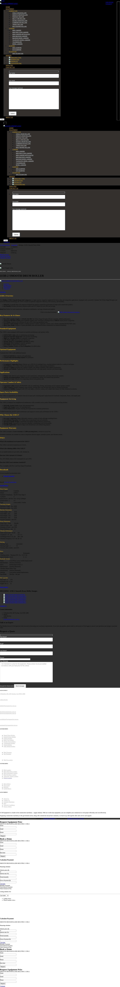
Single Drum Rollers (9, 735)
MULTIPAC (7, 784)
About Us (6, 799)
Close (2, 119)
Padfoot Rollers (8, 738)
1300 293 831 (4, 700)
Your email (12, 80)
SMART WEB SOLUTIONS (75, 818)
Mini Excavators (8, 760)
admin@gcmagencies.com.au (8, 706)
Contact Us (7, 800)
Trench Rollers (8, 745)
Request (3, 836)
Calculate (2, 884)
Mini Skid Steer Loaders (10, 771)
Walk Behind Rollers (9, 746)
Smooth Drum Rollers (10, 482)
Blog (5, 803)
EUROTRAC (7, 788)
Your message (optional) (16, 88)
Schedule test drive (5, 256)
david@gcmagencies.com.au (11, 619)
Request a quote (4, 254)
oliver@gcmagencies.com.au (8, 713)
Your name (12, 73)
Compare (2, 986)
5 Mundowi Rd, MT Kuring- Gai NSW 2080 (12, 694)
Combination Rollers (9, 743)
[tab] (6, 284)
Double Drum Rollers (10, 741)
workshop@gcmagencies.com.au (9, 719)
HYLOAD (7, 785)
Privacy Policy (8, 806)
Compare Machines (9, 802)
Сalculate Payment (5, 258)
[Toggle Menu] (118, 61)
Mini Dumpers (8, 752)
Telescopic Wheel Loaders (11, 776)
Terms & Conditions (9, 805)
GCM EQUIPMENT (49, 818)
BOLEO (6, 787)
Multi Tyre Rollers (9, 740)
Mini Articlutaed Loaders (10, 773)
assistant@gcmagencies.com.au (8, 725)
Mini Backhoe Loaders (10, 775)
